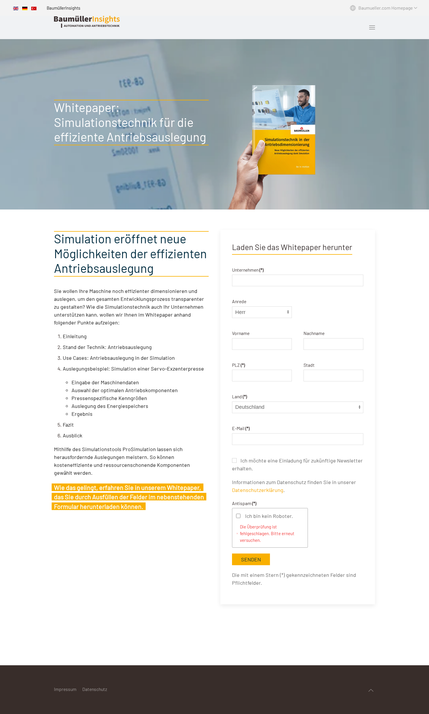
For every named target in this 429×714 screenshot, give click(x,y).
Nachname (314, 333)
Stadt (309, 364)
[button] (372, 27)
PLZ (238, 364)
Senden (251, 559)
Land (239, 396)
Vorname (241, 333)
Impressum (65, 689)
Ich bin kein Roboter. (269, 515)
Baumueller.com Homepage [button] (385, 8)
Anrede (239, 301)
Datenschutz (94, 689)
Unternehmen (248, 269)
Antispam (244, 503)
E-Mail (241, 428)
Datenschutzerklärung (257, 489)
